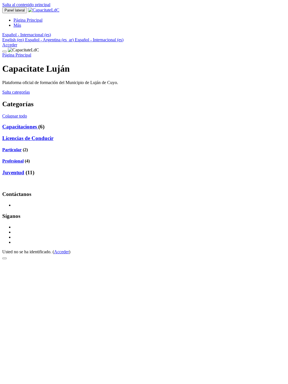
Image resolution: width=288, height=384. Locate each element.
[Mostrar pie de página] (4, 258)
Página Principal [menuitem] (28, 20)
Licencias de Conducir (27, 138)
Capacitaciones (20, 127)
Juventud (13, 172)
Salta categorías (16, 92)
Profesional (13, 161)
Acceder (9, 44)
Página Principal (16, 55)
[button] (26, 34)
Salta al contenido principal (26, 4)
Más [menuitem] (17, 25)
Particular (12, 149)
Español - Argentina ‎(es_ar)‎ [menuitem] (50, 39)
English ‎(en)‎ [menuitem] (13, 39)
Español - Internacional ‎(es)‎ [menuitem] (99, 39)
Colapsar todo (14, 116)
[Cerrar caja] (4, 51)
